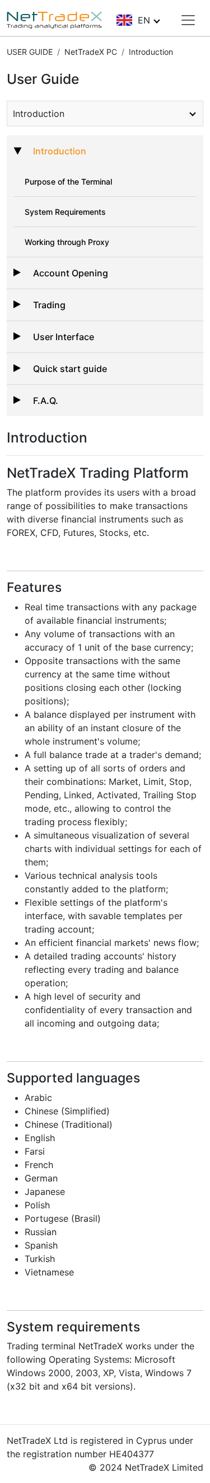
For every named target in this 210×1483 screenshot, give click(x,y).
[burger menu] (188, 20)
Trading (49, 304)
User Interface (63, 336)
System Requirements (65, 211)
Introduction (59, 151)
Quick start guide (70, 368)
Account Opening (70, 273)
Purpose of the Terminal (68, 181)
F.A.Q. (45, 400)
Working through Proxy (67, 242)
